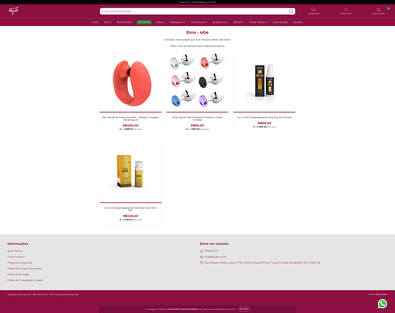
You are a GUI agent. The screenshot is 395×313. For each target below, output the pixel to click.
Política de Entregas (18, 274)
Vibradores (176, 22)
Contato (298, 22)
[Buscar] (291, 11)
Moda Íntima (257, 22)
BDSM (238, 22)
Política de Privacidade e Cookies (25, 280)
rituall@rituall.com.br (215, 256)
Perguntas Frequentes (19, 262)
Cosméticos (198, 22)
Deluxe (160, 22)
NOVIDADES (124, 22)
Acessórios (220, 22)
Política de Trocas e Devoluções (24, 268)
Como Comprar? (16, 256)
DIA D (107, 22)
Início (95, 22)
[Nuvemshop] (378, 295)
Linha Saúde (280, 22)
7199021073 (210, 251)
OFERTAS (144, 22)
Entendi (244, 309)
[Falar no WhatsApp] (382, 303)
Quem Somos (15, 251)
